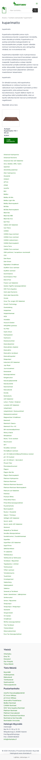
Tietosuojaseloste (10, 685)
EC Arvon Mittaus (10, 695)
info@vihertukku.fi (10, 739)
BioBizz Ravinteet (10, 703)
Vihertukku (7, 654)
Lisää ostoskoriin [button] (11, 140)
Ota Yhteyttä (8, 661)
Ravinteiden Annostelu (12, 720)
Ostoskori (7, 659)
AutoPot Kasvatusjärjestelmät (14, 693)
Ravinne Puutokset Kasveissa (14, 715)
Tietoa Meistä (8, 664)
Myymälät (7, 672)
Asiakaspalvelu (9, 675)
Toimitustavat (8, 680)
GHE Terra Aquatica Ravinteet (14, 708)
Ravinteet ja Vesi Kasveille (13, 718)
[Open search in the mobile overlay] (23, 10)
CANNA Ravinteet (10, 705)
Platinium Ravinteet (10, 710)
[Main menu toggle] (37, 3)
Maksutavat (8, 677)
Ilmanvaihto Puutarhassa (12, 700)
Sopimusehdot (9, 682)
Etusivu (4, 18)
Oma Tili (6, 656)
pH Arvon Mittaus (10, 698)
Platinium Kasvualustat (12, 713)
